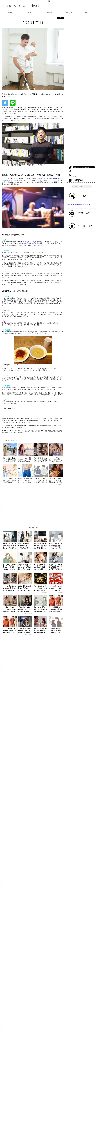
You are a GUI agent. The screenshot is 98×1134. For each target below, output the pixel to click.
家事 (46, 431)
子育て (43, 431)
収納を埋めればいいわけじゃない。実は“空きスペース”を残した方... (40, 459)
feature (49, 12)
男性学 (55, 431)
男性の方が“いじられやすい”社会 (48, 178)
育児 (61, 431)
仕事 (29, 431)
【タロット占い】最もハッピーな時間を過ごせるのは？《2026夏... (9, 459)
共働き (33, 431)
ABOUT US (85, 226)
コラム (26, 431)
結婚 (58, 431)
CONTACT (85, 213)
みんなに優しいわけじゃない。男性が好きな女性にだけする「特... (55, 480)
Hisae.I (17, 431)
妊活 (36, 431)
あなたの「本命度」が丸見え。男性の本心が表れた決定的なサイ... (9, 480)
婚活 (39, 431)
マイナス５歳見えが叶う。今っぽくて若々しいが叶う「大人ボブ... (55, 459)
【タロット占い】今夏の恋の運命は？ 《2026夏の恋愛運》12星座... (25, 459)
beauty (10, 12)
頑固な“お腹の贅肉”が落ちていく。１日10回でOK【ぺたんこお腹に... (25, 480)
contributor (88, 12)
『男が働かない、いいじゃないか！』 (33, 243)
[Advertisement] (33, 504)
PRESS (82, 196)
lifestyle (68, 12)
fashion (29, 12)
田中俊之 (50, 431)
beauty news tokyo (19, 432)
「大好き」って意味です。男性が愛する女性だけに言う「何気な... (40, 480)
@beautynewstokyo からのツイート (79, 204)
